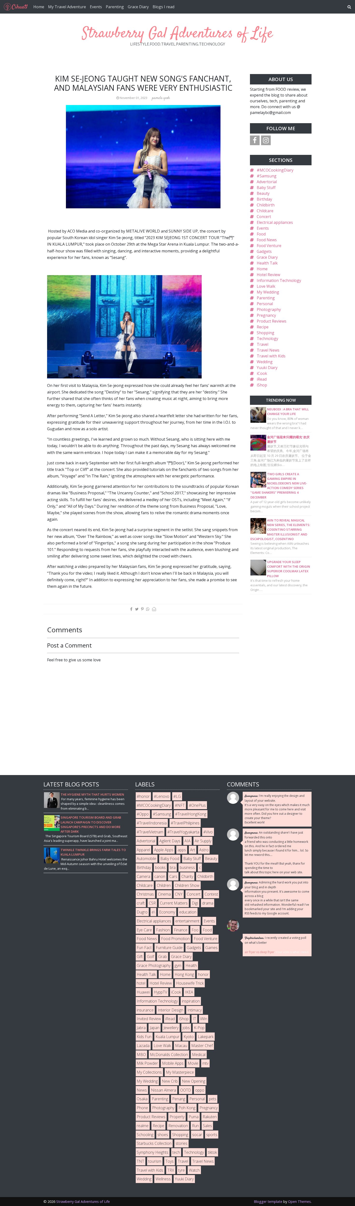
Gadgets (264, 251)
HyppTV (160, 992)
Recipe (263, 327)
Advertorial (267, 181)
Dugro (142, 912)
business (187, 867)
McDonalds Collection (169, 1054)
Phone (142, 1107)
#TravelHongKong (190, 814)
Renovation (178, 1125)
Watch (194, 1170)
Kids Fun (144, 1036)
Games (211, 947)
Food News (267, 239)
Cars (173, 876)
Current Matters (174, 903)
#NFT (180, 805)
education (187, 912)
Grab (162, 956)
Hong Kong (184, 974)
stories (181, 1143)
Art (192, 849)
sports (211, 1134)
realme (143, 1125)
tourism (154, 1161)
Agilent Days (169, 841)
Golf (150, 956)
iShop (262, 385)
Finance (180, 930)
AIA (188, 841)
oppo (199, 1090)
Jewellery (170, 1027)
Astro (204, 849)
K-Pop (199, 1027)
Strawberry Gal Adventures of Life (177, 33)
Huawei (143, 992)
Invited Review (149, 1018)
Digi (195, 903)
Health (191, 965)
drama (207, 903)
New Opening (193, 1081)
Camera (143, 876)
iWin (203, 1018)
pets (212, 1098)
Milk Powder (147, 1063)
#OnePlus (197, 805)
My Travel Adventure (67, 6)
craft (141, 903)
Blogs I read (163, 6)
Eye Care (144, 930)
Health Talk (267, 263)
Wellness (163, 1179)
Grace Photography (153, 965)
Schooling (145, 1134)
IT (194, 1018)
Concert (264, 216)
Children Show (187, 885)
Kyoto (189, 1036)
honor (203, 974)
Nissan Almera (163, 1090)
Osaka (142, 1098)
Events (96, 6)
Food (261, 234)
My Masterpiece (180, 1072)
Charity (187, 876)
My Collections (149, 1072)
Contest (211, 894)
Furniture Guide (169, 947)
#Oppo (143, 814)
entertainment (187, 921)
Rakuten (210, 1116)
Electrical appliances (275, 222)
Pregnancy (266, 315)
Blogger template (268, 1201)
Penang (178, 1098)
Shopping (265, 332)
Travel (262, 344)
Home (38, 6)
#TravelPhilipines (185, 823)
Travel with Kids (271, 356)
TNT (140, 1161)
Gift (140, 956)
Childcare (265, 210)
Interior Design (170, 1010)
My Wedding (268, 292)
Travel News (268, 350)
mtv (205, 1063)
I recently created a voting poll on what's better (275, 940)
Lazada (143, 1045)
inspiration (191, 1001)
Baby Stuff (266, 187)
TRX (170, 1170)
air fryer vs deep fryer (259, 952)
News (142, 1090)
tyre (181, 1170)
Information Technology (279, 280)
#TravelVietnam (150, 832)
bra (173, 867)
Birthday (264, 199)
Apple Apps (163, 849)
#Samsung (267, 176)
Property (177, 1116)
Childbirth (266, 205)
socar (197, 1134)
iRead (262, 379)
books (160, 867)
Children (164, 885)
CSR (152, 903)
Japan (154, 1027)
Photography (269, 309)
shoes (162, 1134)
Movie (193, 1063)
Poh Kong (186, 1107)
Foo (195, 930)
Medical (199, 1054)
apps (182, 849)
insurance (145, 1010)
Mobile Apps (173, 1063)
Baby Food (169, 858)
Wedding (265, 361)
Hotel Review (268, 274)
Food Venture (269, 245)
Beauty (263, 193)
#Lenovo (161, 796)
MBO (141, 1054)
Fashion (163, 930)
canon (159, 876)
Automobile (146, 858)
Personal (265, 303)
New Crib (170, 1081)
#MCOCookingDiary (275, 170)
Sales (207, 1125)
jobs (186, 1027)
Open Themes (299, 1201)
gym (178, 965)
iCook (262, 373)
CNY (179, 894)
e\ (153, 912)
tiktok (212, 1152)
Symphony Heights (152, 1152)
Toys (169, 1161)
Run (195, 1125)
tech (176, 1152)
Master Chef (202, 1045)
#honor (143, 796)
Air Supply (203, 841)
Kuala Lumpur (167, 1036)
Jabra (141, 1027)
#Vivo (208, 832)
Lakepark (205, 1036)
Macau (181, 1045)
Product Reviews (271, 321)
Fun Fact (144, 947)
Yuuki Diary (267, 367)
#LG (177, 796)
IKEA (189, 992)
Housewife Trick (190, 983)
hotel (141, 983)
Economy (167, 912)
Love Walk (266, 286)
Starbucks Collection (154, 1143)
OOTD (185, 1090)
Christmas (145, 894)
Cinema (164, 894)
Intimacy (194, 1010)
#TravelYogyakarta (183, 832)
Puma (194, 1116)
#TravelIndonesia (152, 823)
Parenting (115, 6)
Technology (267, 338)
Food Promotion (175, 938)
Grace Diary (138, 6)
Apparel (143, 849)
